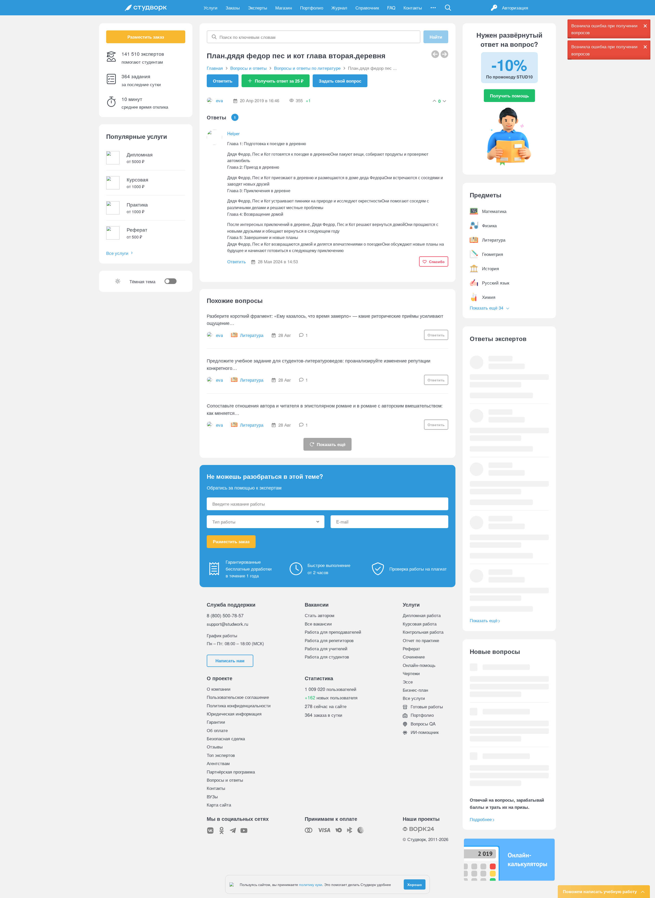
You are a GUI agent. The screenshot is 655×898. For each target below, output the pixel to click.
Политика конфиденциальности (239, 705)
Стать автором (319, 615)
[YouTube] (244, 830)
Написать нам (230, 660)
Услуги (210, 7)
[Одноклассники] (221, 830)
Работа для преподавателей (333, 632)
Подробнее (481, 819)
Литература (251, 335)
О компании (219, 689)
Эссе (408, 681)
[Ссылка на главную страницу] (146, 7)
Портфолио (311, 7)
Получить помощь (509, 96)
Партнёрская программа (231, 771)
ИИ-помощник (424, 732)
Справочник (367, 7)
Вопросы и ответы (225, 780)
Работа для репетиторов (329, 640)
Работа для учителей (326, 648)
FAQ (391, 7)
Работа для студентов (327, 656)
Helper (233, 133)
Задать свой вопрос (340, 81)
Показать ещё (331, 444)
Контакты (412, 7)
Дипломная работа (422, 615)
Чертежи (411, 673)
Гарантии (216, 722)
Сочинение (414, 656)
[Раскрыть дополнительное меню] (433, 7)
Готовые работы (426, 706)
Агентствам (218, 763)
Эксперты (257, 7)
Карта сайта (219, 804)
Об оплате (217, 730)
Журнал (339, 7)
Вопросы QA (422, 723)
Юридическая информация (234, 713)
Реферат (411, 648)
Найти (436, 37)
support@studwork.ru (227, 624)
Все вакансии (318, 623)
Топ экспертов (221, 755)
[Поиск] (448, 7)
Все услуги (117, 253)
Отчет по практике (421, 640)
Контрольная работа (423, 632)
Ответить (222, 81)
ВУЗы (212, 796)
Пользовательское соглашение (238, 697)
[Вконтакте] (210, 830)
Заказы (233, 7)
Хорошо (414, 884)
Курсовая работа (419, 623)
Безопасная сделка (226, 738)
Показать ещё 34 (487, 307)
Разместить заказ (145, 37)
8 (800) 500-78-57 (225, 615)
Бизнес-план (415, 690)
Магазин (283, 7)
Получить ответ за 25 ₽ (279, 81)
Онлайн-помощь (419, 665)
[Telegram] (232, 830)
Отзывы (215, 746)
